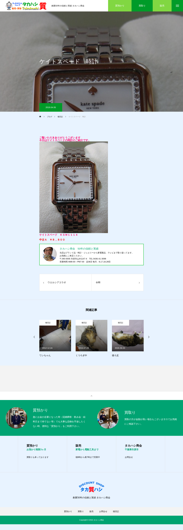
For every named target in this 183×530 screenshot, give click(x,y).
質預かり (68, 511)
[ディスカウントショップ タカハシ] (26, 5)
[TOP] (91, 395)
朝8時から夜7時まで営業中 (88, 457)
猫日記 (50, 323)
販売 (91, 511)
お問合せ (129, 457)
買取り (81, 511)
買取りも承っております (38, 457)
